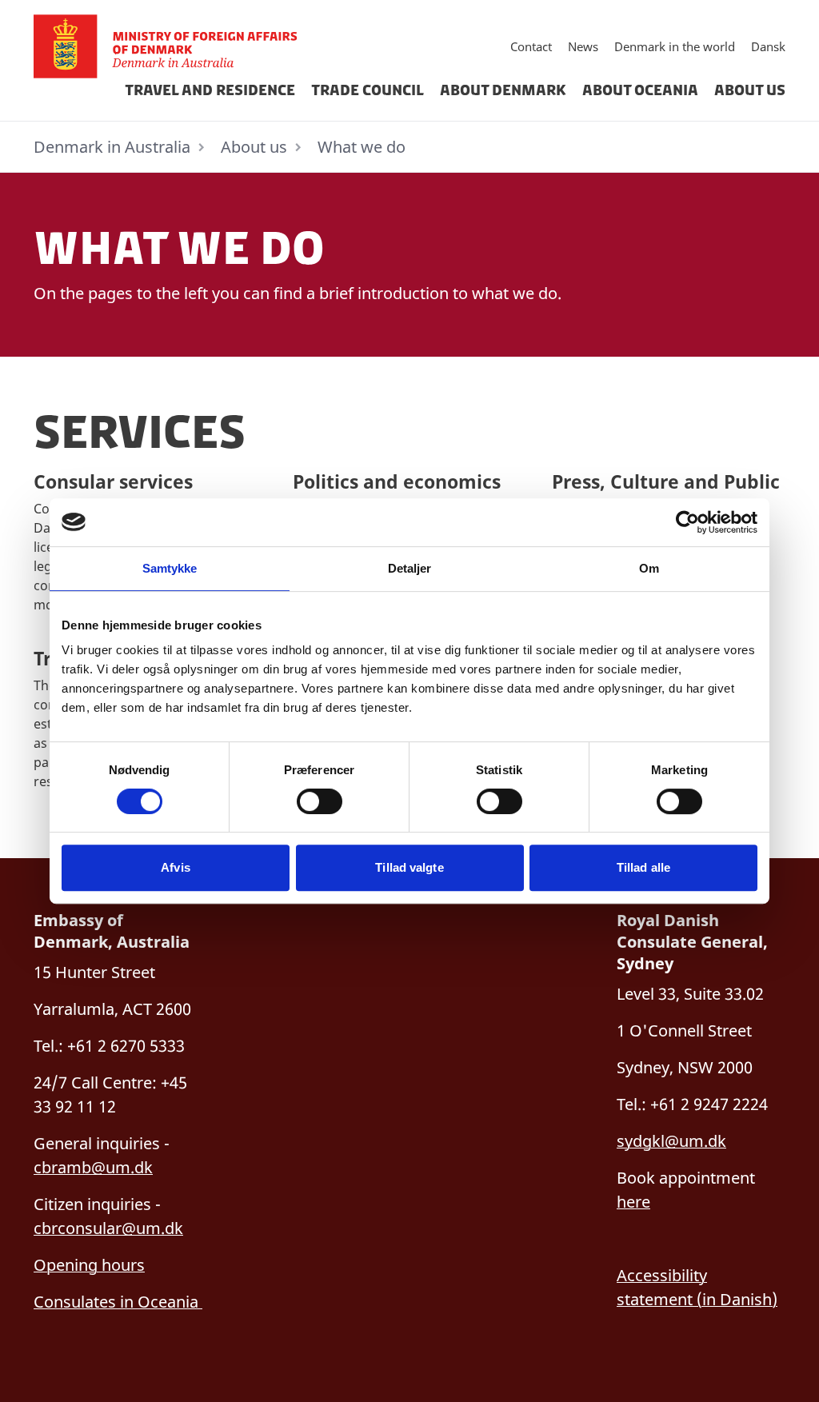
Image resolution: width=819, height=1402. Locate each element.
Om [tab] (649, 568)
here (633, 1201)
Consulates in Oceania (118, 1301)
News (583, 46)
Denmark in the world (674, 46)
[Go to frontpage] (172, 46)
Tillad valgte (409, 867)
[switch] (319, 801)
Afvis (175, 867)
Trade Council (367, 90)
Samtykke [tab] (170, 568)
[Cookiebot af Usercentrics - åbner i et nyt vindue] (687, 522)
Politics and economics (397, 481)
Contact (531, 46)
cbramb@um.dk (93, 1167)
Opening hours (89, 1265)
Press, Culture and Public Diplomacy (666, 494)
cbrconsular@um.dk (108, 1228)
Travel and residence (210, 90)
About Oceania (640, 90)
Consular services (113, 481)
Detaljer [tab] (410, 568)
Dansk (768, 46)
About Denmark (503, 90)
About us (749, 90)
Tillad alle (643, 867)
